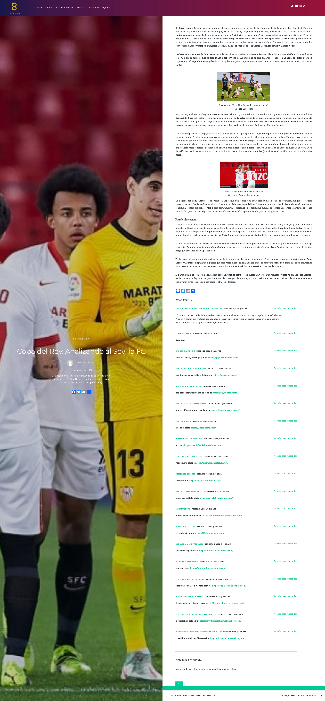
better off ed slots (185, 474)
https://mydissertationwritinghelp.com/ (220, 620)
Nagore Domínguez (84, 363)
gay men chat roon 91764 (188, 386)
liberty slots (182, 509)
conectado (202, 669)
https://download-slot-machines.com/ (222, 515)
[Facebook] (73, 392)
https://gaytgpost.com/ (225, 392)
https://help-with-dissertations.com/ (225, 603)
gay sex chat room (185, 351)
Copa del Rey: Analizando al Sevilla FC (81, 351)
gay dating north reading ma (190, 368)
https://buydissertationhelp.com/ (229, 585)
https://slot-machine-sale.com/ (205, 480)
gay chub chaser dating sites (190, 403)
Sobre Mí (81, 7)
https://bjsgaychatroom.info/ (223, 357)
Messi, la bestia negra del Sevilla (299, 696)
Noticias (38, 7)
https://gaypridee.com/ (225, 375)
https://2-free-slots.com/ (203, 427)
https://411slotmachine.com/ (209, 533)
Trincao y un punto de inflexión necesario (193, 696)
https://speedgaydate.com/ (225, 410)
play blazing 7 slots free (188, 456)
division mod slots (185, 526)
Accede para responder (285, 308)
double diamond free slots (189, 544)
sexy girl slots (183, 421)
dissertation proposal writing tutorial (196, 632)
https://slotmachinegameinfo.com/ (208, 568)
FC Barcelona (81, 339)
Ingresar (106, 7)
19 (93, 370)
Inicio (28, 7)
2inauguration (183, 333)
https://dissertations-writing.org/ (227, 638)
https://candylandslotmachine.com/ (203, 445)
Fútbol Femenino (65, 7)
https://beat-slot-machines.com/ (216, 498)
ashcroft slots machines (188, 491)
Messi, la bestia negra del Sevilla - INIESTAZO (198, 309)
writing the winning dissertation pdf (195, 614)
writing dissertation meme (189, 579)
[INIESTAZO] (14, 9)
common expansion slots (188, 439)
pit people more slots (186, 561)
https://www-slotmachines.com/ (216, 550)
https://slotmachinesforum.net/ (211, 462)
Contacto (94, 7)
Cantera (49, 7)
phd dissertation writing (189, 596)
